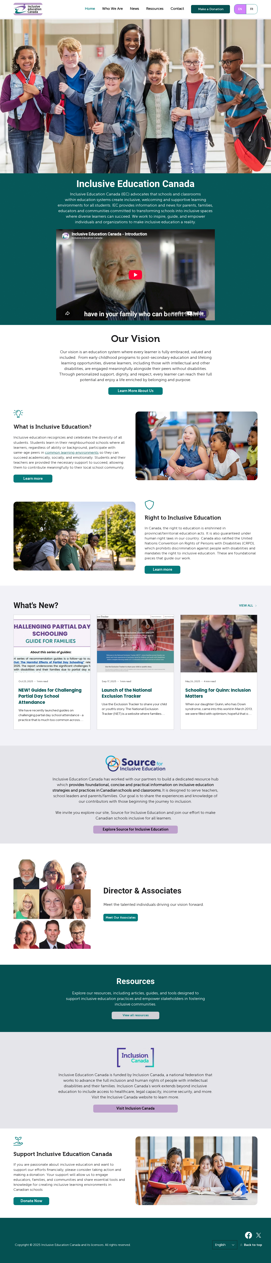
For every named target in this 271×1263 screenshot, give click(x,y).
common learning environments (72, 452)
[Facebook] (248, 1235)
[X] (258, 1235)
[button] (112, 8)
